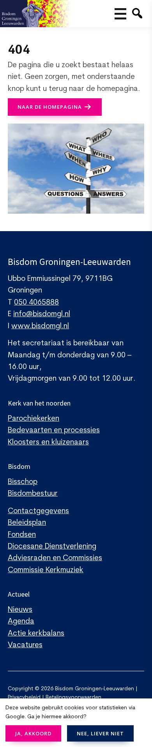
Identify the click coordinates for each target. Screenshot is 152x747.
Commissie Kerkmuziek (45, 570)
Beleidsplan (27, 523)
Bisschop (22, 482)
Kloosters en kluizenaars (48, 442)
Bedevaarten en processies (54, 430)
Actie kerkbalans (36, 633)
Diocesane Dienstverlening (52, 546)
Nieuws (20, 610)
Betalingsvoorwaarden (73, 697)
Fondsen (22, 535)
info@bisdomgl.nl (41, 314)
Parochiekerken (33, 419)
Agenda (21, 621)
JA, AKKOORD (33, 733)
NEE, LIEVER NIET (100, 733)
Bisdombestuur (33, 494)
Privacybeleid (24, 697)
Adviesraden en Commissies (55, 558)
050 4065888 (36, 302)
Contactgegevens (38, 511)
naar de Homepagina (50, 106)
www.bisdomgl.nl (40, 326)
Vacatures (25, 645)
